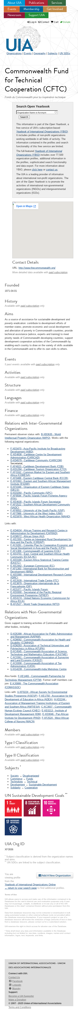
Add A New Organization (56, 875)
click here (37, 169)
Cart (55, 22)
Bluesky (16, 988)
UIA (19, 36)
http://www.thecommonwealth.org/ (37, 267)
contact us (52, 169)
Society (14, 775)
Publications (36, 2)
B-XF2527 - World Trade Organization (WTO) (34, 604)
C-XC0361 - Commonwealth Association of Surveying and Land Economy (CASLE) (39, 659)
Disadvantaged (31, 775)
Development (17, 784)
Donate (66, 22)
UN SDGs (64, 53)
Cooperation (31, 787)
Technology (16, 781)
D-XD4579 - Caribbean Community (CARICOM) (36, 460)
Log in (33, 22)
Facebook (17, 981)
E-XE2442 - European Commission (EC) (32, 565)
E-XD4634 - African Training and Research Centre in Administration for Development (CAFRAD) (38, 532)
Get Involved (55, 9)
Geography (40, 53)
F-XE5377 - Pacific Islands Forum (29, 589)
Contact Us (14, 977)
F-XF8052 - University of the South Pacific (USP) (37, 510)
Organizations (14, 53)
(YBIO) (42, 131)
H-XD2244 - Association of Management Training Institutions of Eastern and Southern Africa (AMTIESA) (37, 703)
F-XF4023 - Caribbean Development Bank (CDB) (36, 466)
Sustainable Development (43, 784)
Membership (31, 9)
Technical (32, 781)
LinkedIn (16, 985)
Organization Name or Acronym (31, 112)
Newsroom (14, 15)
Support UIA (37, 15)
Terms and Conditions (20, 1007)
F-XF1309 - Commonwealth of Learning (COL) (35, 551)
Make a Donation (17, 999)
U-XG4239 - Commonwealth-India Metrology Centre (38, 669)
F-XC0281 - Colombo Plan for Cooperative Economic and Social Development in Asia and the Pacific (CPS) (41, 547)
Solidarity (15, 787)
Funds (29, 778)
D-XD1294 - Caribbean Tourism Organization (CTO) (38, 469)
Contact (45, 22)
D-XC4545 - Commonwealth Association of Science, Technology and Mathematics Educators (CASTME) (38, 653)
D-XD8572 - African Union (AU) (27, 536)
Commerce (16, 778)
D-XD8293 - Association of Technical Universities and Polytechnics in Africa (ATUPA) (39, 647)
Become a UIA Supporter (21, 996)
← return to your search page (21, 888)
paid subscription (58, 272)
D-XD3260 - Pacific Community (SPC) (31, 492)
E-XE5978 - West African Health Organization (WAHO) (40, 516)
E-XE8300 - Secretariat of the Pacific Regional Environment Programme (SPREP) (35, 594)
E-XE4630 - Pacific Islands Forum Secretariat (35, 501)
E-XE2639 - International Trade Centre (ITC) (34, 580)
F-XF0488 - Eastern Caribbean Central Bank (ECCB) (39, 478)
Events (12, 9)
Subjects (52, 53)
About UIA (14, 2)
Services (56, 2)
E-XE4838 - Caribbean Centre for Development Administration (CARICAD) (36, 456)
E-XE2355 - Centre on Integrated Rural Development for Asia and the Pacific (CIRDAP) (40, 541)
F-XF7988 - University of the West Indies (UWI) (36, 513)
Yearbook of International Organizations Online (30, 884)
